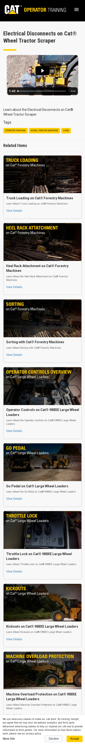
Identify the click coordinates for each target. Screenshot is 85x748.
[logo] (33, 9)
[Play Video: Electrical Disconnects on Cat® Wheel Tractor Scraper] (42, 70)
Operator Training (15, 130)
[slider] (42, 91)
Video (66, 130)
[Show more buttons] (73, 91)
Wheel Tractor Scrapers (44, 130)
